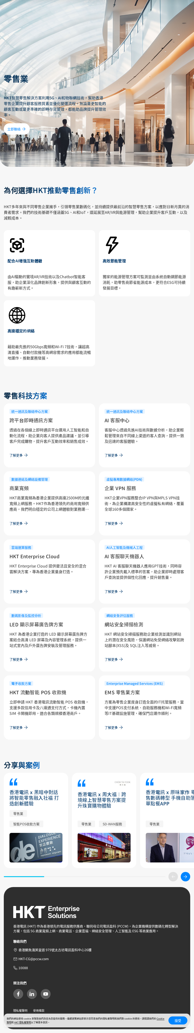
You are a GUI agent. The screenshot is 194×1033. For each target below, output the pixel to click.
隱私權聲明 (20, 1010)
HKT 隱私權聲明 (22, 1022)
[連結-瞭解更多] (35, 847)
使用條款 (38, 1010)
